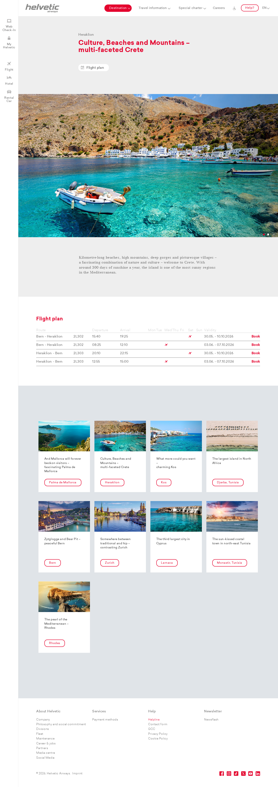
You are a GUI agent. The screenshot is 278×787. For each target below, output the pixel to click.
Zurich (109, 563)
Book (256, 336)
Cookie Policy (158, 738)
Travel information (153, 8)
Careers (219, 8)
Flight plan (95, 68)
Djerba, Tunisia (228, 482)
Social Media (45, 758)
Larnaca (167, 563)
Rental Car (9, 99)
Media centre (45, 753)
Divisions (42, 729)
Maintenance (45, 738)
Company (43, 719)
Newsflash (211, 719)
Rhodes (54, 643)
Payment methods (105, 719)
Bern (52, 563)
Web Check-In (9, 28)
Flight (9, 69)
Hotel (9, 83)
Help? (249, 8)
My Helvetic (9, 46)
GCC (151, 729)
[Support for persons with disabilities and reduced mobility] (234, 8)
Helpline (154, 719)
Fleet (39, 734)
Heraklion (112, 482)
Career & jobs (46, 743)
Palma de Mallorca (63, 482)
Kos (163, 482)
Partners (42, 748)
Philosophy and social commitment (61, 724)
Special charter (190, 8)
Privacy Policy (158, 734)
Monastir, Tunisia (229, 563)
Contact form (157, 724)
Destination (118, 8)
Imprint (77, 773)
